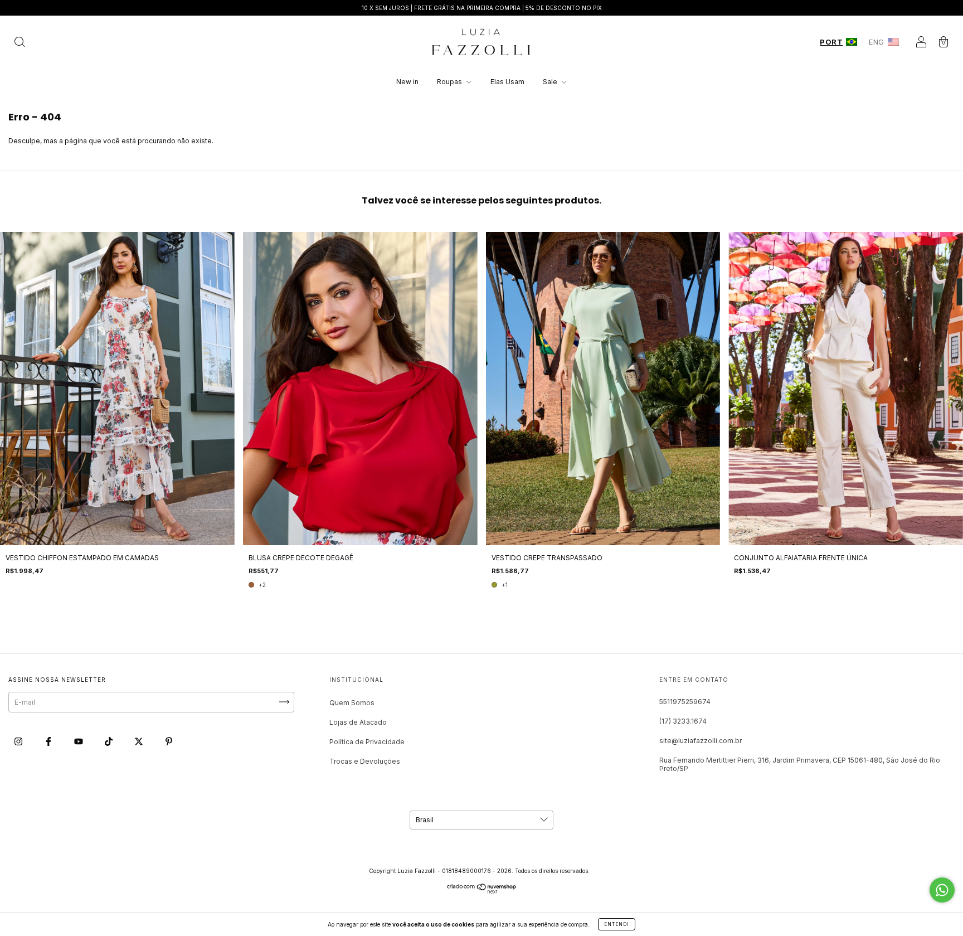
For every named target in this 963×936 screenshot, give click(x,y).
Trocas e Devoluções (364, 761)
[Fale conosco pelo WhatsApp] (942, 890)
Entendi (616, 924)
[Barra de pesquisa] (19, 43)
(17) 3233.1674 (683, 721)
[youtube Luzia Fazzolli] (79, 741)
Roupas (450, 81)
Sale (551, 81)
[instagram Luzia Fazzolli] (19, 741)
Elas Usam (507, 81)
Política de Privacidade (367, 742)
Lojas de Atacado (358, 722)
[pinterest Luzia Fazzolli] (169, 741)
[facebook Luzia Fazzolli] (49, 741)
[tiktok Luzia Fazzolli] (109, 741)
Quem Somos (351, 703)
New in (407, 81)
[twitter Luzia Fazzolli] (139, 741)
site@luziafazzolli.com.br (700, 740)
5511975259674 (685, 701)
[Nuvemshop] (482, 891)
